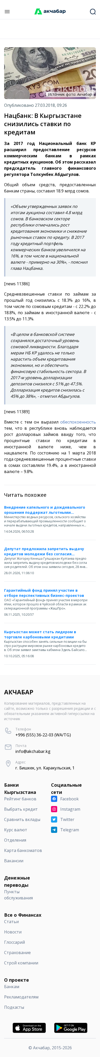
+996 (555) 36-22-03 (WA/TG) (43, 735)
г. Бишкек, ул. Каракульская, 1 (45, 768)
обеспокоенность (78, 422)
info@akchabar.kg (33, 751)
